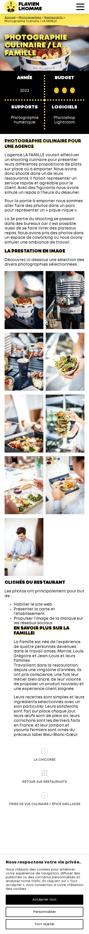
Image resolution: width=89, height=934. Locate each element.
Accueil (10, 17)
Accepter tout (44, 899)
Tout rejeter (44, 924)
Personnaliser (44, 912)
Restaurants (53, 17)
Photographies (30, 17)
